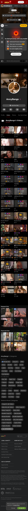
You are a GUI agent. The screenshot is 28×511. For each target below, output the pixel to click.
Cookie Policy (16, 505)
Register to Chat (16, 54)
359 (17, 296)
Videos (17, 5)
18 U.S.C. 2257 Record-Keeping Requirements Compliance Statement (11, 498)
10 (16, 210)
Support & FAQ (4, 464)
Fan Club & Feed (22, 115)
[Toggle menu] (1, 2)
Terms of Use (4, 446)
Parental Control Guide (6, 454)
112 (17, 161)
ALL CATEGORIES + (7, 429)
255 (4, 222)
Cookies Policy (4, 451)
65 (16, 148)
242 (17, 271)
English (20, 436)
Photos (14, 115)
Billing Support (4, 467)
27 (17, 259)
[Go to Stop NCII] (10, 493)
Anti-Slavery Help (5, 457)
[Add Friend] (17, 109)
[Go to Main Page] (8, 2)
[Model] (25, 70)
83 (3, 136)
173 (4, 271)
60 (3, 161)
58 (3, 148)
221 (4, 234)
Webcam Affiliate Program (20, 449)
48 (17, 136)
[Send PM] (24, 109)
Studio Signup (17, 446)
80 (3, 259)
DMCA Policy (4, 449)
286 (17, 234)
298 (4, 296)
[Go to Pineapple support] (2, 492)
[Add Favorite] (2, 25)
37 (3, 247)
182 (4, 284)
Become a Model (18, 443)
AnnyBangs (4, 356)
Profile (2, 115)
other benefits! (19, 51)
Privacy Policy (4, 443)
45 (16, 247)
